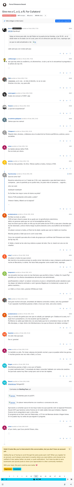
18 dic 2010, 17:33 (33, 28)
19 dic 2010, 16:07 (23, 426)
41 (26, 476)
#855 (70, 255)
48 (60, 476)
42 (31, 476)
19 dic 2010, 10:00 (29, 214)
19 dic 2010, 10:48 (24, 255)
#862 (70, 381)
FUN (9, 78)
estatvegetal (12, 93)
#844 (70, 28)
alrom (9, 146)
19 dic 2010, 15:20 (25, 333)
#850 (70, 131)
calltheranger (12, 59)
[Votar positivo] (60, 53)
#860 (70, 349)
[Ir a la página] (22, 476)
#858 (70, 314)
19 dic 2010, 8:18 (27, 174)
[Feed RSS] (45, 16)
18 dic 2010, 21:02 (33, 118)
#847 (70, 93)
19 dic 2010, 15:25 (23, 349)
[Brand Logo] (5, 4)
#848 (70, 106)
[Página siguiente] (64, 476)
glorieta (10, 161)
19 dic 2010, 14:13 (26, 272)
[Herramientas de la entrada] (70, 53)
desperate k (11, 272)
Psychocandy (12, 174)
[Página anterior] (9, 476)
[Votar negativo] (66, 53)
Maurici (10, 381)
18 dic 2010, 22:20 (27, 131)
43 (36, 476)
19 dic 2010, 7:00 (24, 161)
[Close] (69, 449)
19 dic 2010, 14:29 (22, 299)
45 (45, 476)
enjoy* (10, 255)
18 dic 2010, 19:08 (25, 106)
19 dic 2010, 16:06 (24, 381)
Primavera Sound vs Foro (9, 15)
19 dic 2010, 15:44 (24, 364)
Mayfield (10, 333)
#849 (70, 118)
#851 (70, 146)
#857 (70, 299)
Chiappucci (11, 131)
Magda (10, 364)
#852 (70, 161)
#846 (70, 78)
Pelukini (10, 106)
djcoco (10, 28)
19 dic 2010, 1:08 (23, 146)
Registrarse (8, 469)
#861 (70, 364)
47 (55, 476)
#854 (70, 214)
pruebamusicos (12, 214)
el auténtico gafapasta (14, 118)
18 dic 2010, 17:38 (28, 59)
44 (41, 476)
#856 (70, 272)
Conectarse (17, 469)
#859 (70, 333)
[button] (2, 484)
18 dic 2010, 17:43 (22, 78)
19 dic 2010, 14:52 (29, 314)
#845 (70, 59)
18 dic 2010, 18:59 (27, 93)
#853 (70, 174)
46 (50, 476)
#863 (70, 426)
